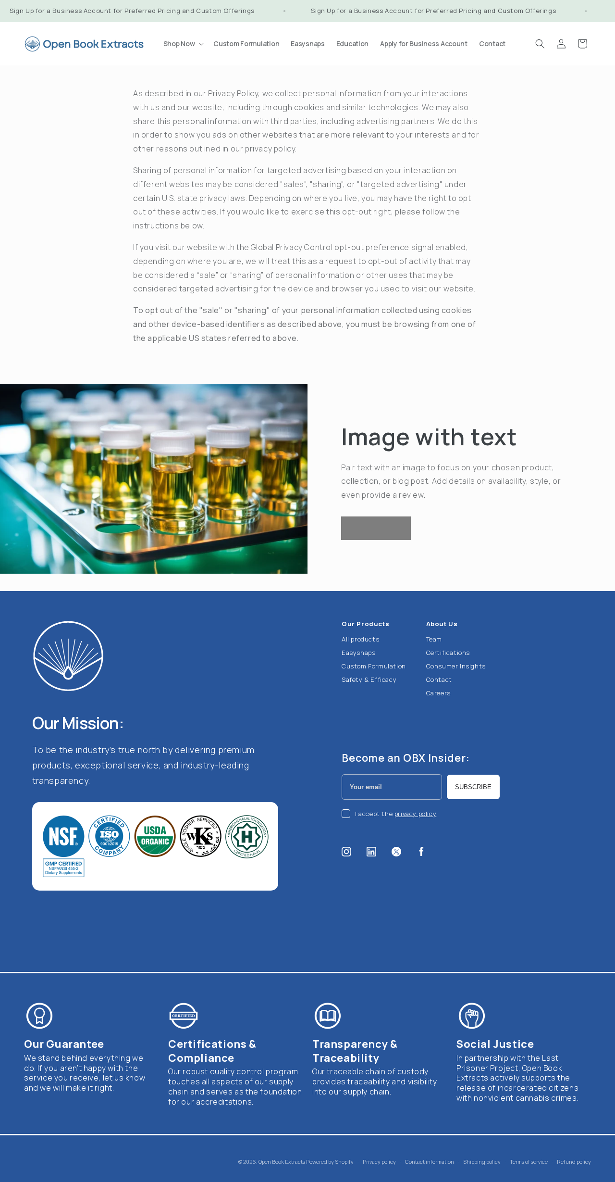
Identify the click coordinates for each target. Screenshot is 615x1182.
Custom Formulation (374, 666)
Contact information (429, 1161)
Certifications (448, 652)
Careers (438, 693)
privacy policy (415, 813)
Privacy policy (379, 1161)
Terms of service (529, 1161)
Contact (439, 679)
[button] (183, 44)
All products (360, 639)
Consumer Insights (456, 666)
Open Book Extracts (281, 1161)
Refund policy (574, 1161)
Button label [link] (376, 528)
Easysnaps (358, 652)
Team (434, 639)
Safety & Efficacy (369, 679)
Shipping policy (482, 1161)
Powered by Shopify (330, 1161)
